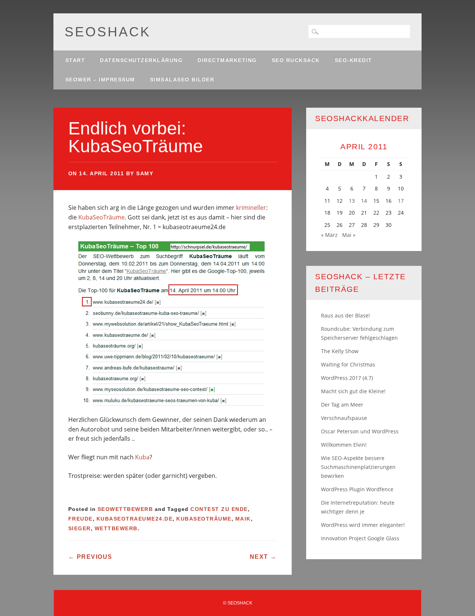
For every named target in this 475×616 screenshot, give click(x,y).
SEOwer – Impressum (100, 79)
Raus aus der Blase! (345, 315)
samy (144, 173)
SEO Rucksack (296, 60)
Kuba (142, 457)
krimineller (251, 207)
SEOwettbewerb (125, 509)
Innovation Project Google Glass (360, 538)
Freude (80, 519)
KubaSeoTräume (101, 217)
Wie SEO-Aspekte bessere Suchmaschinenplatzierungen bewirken (358, 466)
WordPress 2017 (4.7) (347, 377)
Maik (243, 519)
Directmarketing (227, 60)
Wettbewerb (116, 528)
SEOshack (108, 31)
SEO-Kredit (353, 60)
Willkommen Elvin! (344, 444)
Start (75, 60)
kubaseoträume (204, 519)
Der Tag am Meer (342, 404)
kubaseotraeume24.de (134, 519)
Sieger (79, 528)
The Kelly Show (339, 351)
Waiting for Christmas (348, 364)
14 (364, 200)
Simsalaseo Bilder (182, 79)
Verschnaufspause (344, 417)
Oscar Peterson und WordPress (360, 431)
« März (329, 234)
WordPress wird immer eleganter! (363, 524)
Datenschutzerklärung (141, 60)
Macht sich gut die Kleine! (353, 391)
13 (352, 200)
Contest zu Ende (219, 509)
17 (401, 200)
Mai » (349, 234)
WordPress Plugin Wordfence (357, 489)
